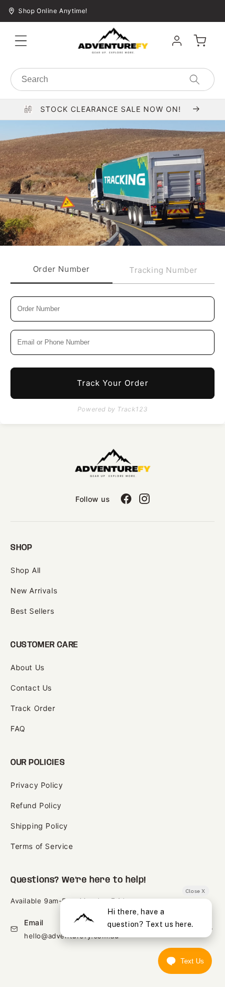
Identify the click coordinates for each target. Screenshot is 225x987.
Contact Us (31, 687)
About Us (27, 667)
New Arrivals (33, 590)
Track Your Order (113, 383)
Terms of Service (41, 846)
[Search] (194, 79)
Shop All (25, 570)
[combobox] (112, 79)
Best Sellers (32, 610)
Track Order (32, 708)
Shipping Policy (39, 825)
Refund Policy (36, 805)
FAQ (18, 728)
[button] (20, 40)
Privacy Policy (36, 785)
